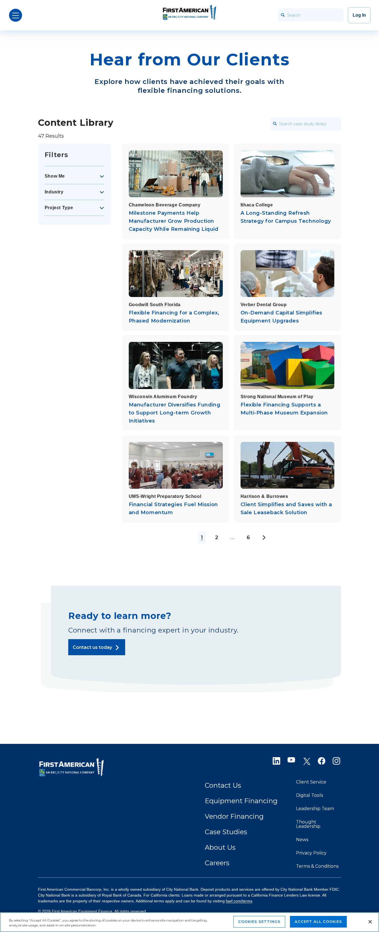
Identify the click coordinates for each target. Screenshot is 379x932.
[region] (189, 922)
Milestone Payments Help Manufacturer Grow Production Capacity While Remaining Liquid (174, 221)
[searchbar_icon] (282, 15)
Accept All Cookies (318, 921)
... (232, 537)
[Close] (370, 922)
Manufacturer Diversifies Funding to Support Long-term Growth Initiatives (174, 413)
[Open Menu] (15, 15)
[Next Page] (263, 537)
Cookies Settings (259, 921)
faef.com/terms (239, 901)
